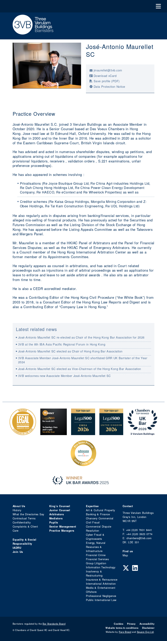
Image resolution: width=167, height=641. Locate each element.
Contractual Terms (24, 518)
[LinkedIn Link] (135, 567)
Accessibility (147, 623)
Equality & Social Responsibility (24, 541)
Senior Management (62, 526)
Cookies (118, 623)
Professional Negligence (101, 596)
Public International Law (101, 600)
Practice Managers (61, 530)
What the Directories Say (28, 514)
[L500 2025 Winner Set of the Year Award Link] (53, 433)
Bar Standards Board (54, 623)
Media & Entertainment (100, 588)
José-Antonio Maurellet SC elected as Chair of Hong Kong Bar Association (70, 351)
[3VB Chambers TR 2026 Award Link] (142, 433)
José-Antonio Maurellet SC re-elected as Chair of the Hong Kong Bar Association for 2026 (81, 337)
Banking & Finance (98, 514)
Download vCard (105, 76)
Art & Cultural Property (100, 510)
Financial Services (97, 559)
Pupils (53, 522)
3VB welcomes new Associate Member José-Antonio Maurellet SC (64, 375)
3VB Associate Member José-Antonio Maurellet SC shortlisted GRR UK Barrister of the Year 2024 (82, 360)
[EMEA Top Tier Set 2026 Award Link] (83, 433)
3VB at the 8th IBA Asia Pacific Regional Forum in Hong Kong (61, 344)
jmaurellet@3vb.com (108, 70)
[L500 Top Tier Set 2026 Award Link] (111, 433)
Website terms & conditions (121, 627)
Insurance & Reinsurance (101, 579)
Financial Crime (96, 555)
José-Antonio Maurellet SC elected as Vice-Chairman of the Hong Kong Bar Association (79, 369)
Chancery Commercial (99, 518)
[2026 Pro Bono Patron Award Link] (83, 464)
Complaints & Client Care (25, 528)
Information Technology (100, 567)
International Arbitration (101, 583)
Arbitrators (56, 514)
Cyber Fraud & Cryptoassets (95, 537)
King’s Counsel (59, 506)
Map (125, 555)
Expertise (92, 506)
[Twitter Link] (126, 567)
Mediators (56, 518)
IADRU (17, 548)
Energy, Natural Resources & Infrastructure (95, 547)
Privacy (131, 623)
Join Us (18, 552)
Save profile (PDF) (107, 81)
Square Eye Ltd (145, 631)
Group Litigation (96, 563)
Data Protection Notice (109, 86)
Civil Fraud (93, 522)
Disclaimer (148, 627)
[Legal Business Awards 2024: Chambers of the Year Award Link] (23, 433)
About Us (19, 506)
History (17, 510)
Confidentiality (22, 522)
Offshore (91, 592)
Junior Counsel (59, 510)
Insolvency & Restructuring (94, 573)
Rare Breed (125, 631)
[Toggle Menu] (158, 6)
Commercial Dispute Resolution (98, 528)
